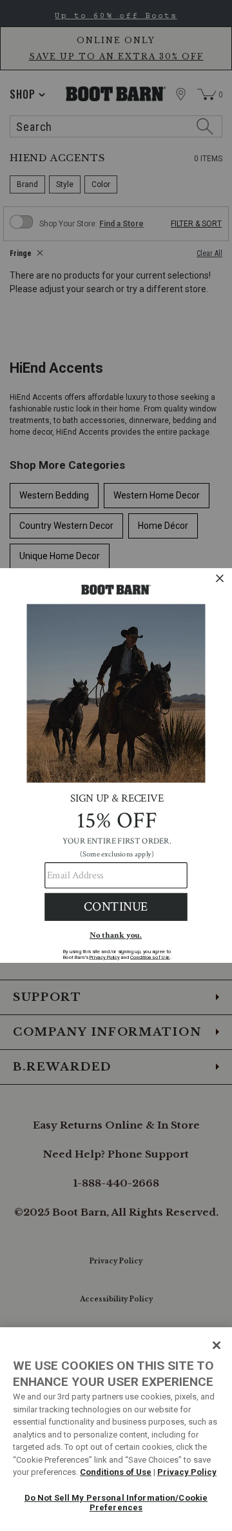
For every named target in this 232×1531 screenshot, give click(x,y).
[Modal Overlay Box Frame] (116, 765)
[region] (116, 1429)
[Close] (216, 1345)
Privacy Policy (187, 1472)
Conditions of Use (115, 1472)
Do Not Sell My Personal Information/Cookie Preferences (116, 1503)
